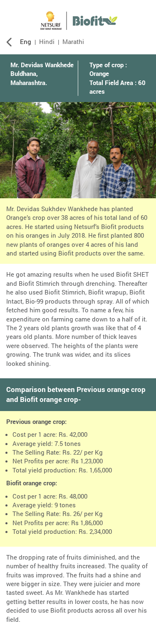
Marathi (73, 41)
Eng (25, 41)
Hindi (46, 41)
